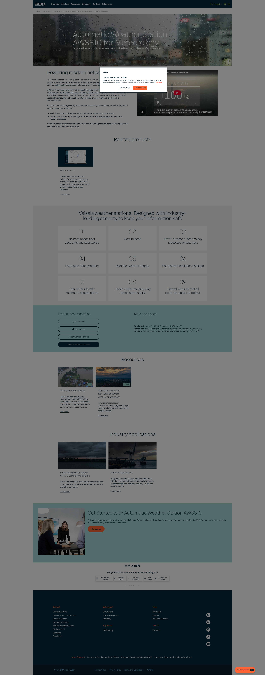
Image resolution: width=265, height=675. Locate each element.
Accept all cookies (140, 88)
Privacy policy (159, 82)
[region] (133, 80)
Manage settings (125, 88)
